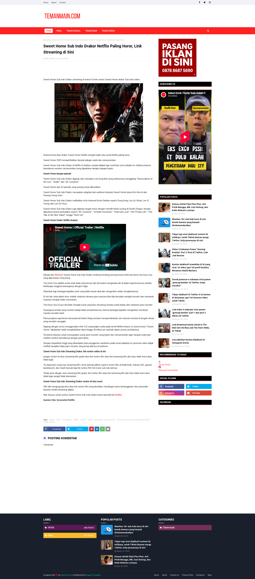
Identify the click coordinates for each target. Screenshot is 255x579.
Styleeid (59, 275)
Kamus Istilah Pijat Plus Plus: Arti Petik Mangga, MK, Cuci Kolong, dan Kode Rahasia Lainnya (190, 207)
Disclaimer (200, 575)
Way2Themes (66, 575)
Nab (47, 58)
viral (68, 535)
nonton (83, 420)
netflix (75, 420)
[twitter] (204, 2)
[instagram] (210, 2)
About (53, 2)
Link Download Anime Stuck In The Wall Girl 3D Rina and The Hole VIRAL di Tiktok (191, 327)
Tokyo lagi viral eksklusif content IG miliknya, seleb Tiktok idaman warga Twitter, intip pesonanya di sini (190, 237)
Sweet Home (109, 420)
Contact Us (174, 575)
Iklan (210, 575)
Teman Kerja (164, 364)
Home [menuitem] (49, 31)
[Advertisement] (98, 68)
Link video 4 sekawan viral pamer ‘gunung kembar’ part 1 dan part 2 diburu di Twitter (189, 312)
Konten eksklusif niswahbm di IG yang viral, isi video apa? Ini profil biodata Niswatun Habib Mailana (191, 267)
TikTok (68, 527)
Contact (62, 2)
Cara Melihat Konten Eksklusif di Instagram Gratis (188, 341)
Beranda (46, 40)
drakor (52, 420)
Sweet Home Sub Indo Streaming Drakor (133, 420)
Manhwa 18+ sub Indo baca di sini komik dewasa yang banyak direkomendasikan (189, 222)
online (90, 420)
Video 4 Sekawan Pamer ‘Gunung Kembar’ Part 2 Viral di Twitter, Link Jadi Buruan (190, 252)
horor (58, 420)
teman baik (169, 527)
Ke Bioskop (67, 420)
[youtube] (199, 392)
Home (45, 2)
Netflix (118, 395)
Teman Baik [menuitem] (91, 31)
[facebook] (199, 2)
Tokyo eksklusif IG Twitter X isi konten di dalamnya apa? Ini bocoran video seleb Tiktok (191, 297)
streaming (98, 420)
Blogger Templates (93, 575)
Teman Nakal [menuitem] (74, 31)
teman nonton (57, 40)
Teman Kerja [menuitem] (108, 31)
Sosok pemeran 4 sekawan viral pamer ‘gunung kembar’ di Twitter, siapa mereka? (191, 282)
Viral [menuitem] (59, 31)
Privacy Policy (187, 575)
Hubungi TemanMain (168, 370)
